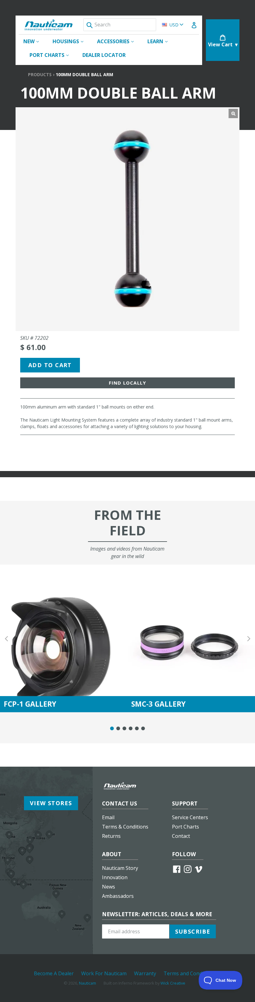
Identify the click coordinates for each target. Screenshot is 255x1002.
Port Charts (185, 826)
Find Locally (127, 383)
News (108, 886)
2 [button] (118, 728)
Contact (181, 836)
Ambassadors (118, 896)
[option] (64, 638)
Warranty (145, 973)
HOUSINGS (71, 41)
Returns (111, 836)
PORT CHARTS (52, 54)
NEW (34, 41)
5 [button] (137, 728)
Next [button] (249, 638)
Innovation (115, 877)
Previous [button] (6, 638)
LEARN (160, 41)
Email (108, 817)
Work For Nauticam (104, 973)
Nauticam (87, 983)
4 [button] (130, 728)
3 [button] (124, 728)
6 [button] (143, 728)
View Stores (51, 803)
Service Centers (190, 817)
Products (40, 74)
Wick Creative (172, 983)
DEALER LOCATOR (104, 55)
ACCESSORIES (118, 41)
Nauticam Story (120, 868)
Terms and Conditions (189, 973)
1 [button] (112, 728)
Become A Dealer (54, 973)
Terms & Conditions (125, 826)
